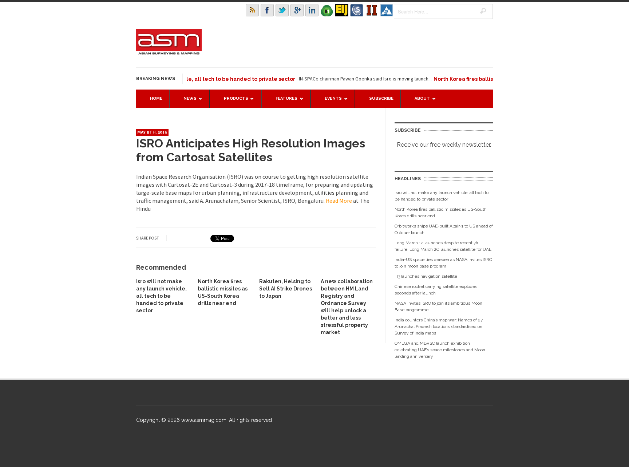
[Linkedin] (312, 10)
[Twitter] (282, 10)
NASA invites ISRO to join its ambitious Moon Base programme (438, 306)
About (418, 101)
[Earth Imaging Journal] (341, 10)
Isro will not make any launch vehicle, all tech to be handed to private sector (161, 295)
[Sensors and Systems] (356, 10)
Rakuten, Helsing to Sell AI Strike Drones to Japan (285, 288)
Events (329, 101)
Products (232, 101)
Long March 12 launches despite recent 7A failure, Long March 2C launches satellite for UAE (443, 246)
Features (282, 101)
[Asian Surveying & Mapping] (169, 52)
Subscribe (381, 98)
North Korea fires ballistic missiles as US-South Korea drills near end (441, 212)
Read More (339, 200)
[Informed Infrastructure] (371, 10)
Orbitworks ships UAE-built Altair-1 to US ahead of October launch (444, 229)
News (186, 101)
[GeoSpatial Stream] (386, 10)
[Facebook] (267, 10)
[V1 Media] (326, 10)
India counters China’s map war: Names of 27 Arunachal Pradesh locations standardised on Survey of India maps (439, 326)
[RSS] (252, 10)
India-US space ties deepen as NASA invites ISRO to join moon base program (443, 263)
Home (156, 98)
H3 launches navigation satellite (426, 276)
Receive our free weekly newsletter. (444, 144)
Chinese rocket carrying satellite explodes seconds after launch (436, 290)
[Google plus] (297, 10)
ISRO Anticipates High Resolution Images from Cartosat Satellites (250, 150)
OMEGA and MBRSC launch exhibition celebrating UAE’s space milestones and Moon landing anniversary (440, 350)
